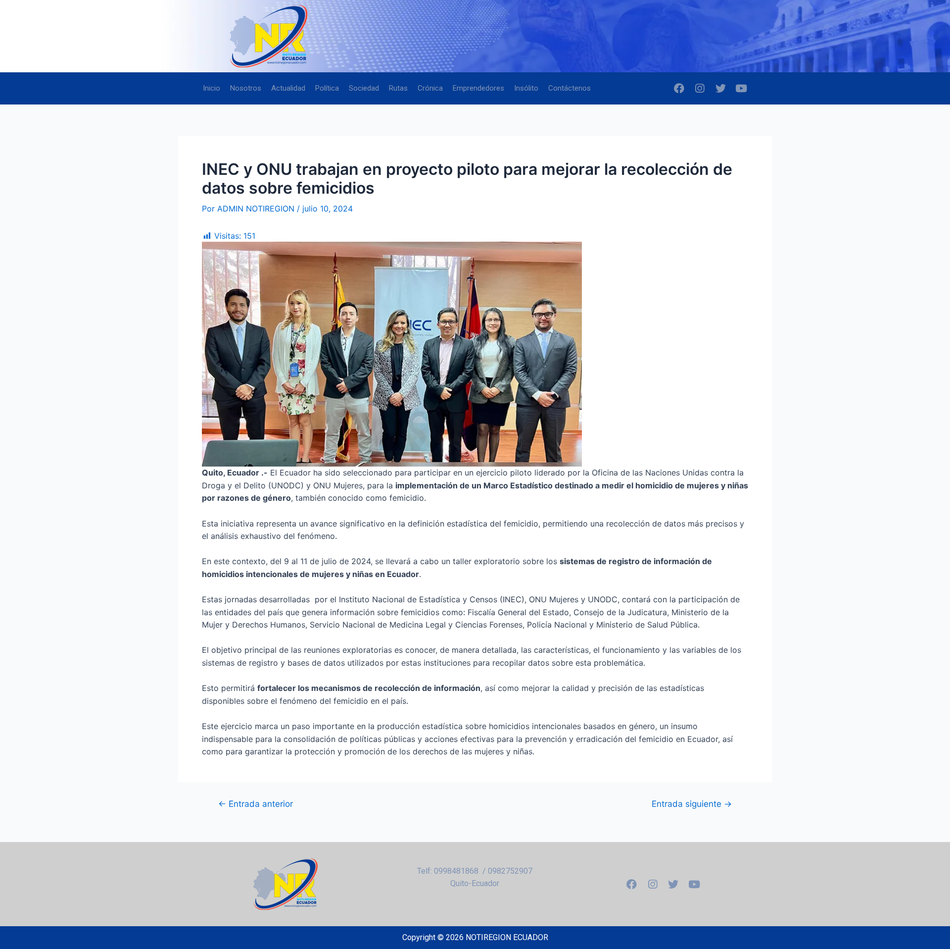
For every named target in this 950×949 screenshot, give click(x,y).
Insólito (526, 88)
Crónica (430, 88)
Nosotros (245, 88)
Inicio (211, 88)
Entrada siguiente (692, 803)
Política (327, 88)
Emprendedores (478, 88)
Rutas (398, 88)
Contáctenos (569, 88)
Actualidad (288, 88)
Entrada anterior (255, 803)
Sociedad (364, 88)
